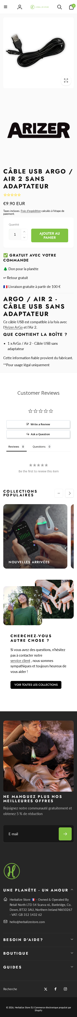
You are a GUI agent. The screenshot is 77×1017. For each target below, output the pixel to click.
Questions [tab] (39, 446)
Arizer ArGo (14, 327)
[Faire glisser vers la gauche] (58, 493)
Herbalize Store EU (24, 1007)
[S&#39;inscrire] (65, 833)
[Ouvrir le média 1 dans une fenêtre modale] (38, 52)
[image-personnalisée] (12, 878)
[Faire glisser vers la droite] (69, 493)
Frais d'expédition (31, 211)
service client (20, 660)
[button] (5, 7)
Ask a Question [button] (40, 434)
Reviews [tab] (13, 446)
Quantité (14, 224)
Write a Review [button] (40, 424)
